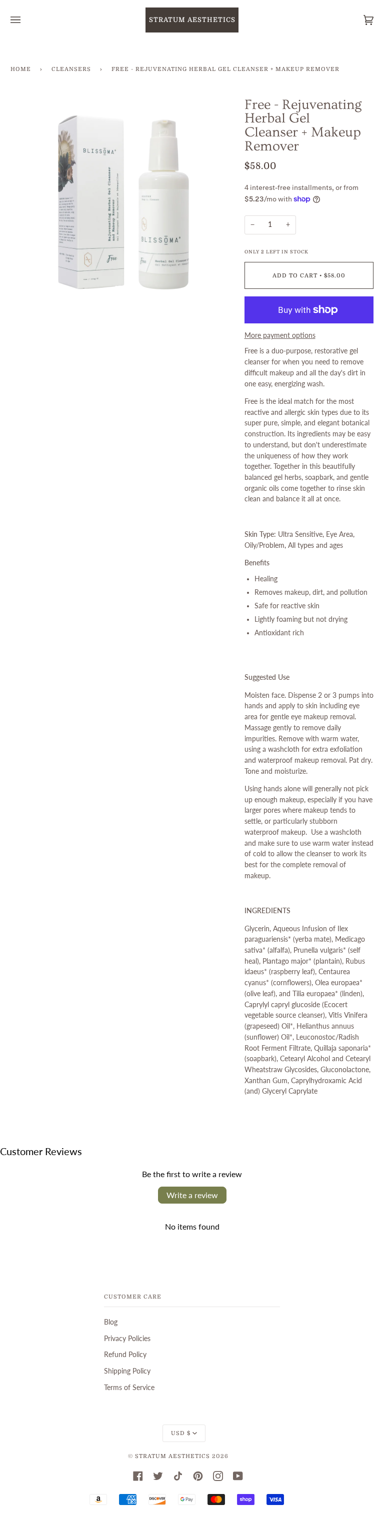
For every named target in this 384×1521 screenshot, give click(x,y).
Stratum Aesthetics (172, 1456)
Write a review (192, 1195)
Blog (111, 1322)
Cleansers (71, 69)
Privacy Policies (127, 1339)
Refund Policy (125, 1355)
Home (20, 69)
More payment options (280, 335)
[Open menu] (25, 20)
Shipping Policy (127, 1371)
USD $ (180, 1433)
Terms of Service (129, 1388)
